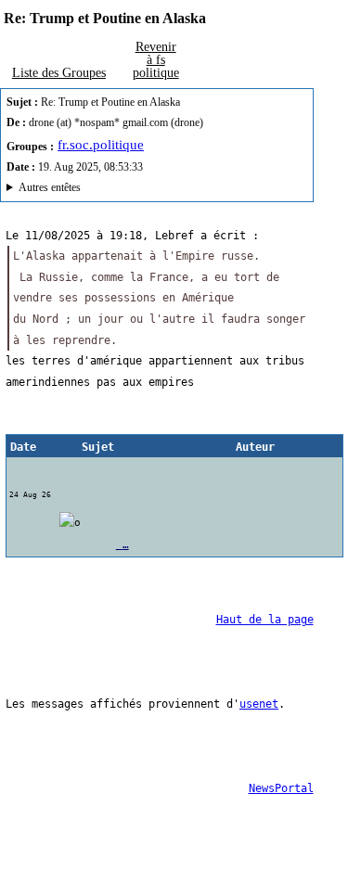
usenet (258, 704)
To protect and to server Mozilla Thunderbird (135, 189)
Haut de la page (265, 619)
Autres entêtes (50, 187)
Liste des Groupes (59, 72)
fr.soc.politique (101, 144)
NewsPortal (281, 788)
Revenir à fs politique (156, 59)
